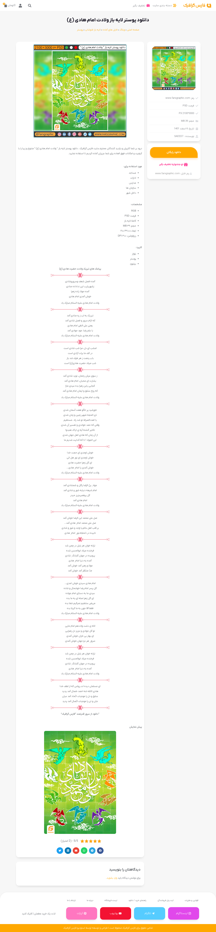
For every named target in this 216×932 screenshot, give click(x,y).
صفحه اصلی (133, 29)
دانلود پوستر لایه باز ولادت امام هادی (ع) (108, 20)
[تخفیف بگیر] (148, 5)
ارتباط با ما (71, 900)
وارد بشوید (112, 878)
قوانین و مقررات (191, 900)
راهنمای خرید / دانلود (137, 900)
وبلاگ (122, 29)
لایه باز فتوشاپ (93, 29)
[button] (29, 5)
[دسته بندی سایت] (174, 5)
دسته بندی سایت (162, 5)
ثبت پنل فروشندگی (166, 900)
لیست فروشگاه (110, 900)
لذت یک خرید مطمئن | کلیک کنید (38, 913)
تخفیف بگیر (139, 5)
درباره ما (90, 900)
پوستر (80, 29)
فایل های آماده (110, 29)
